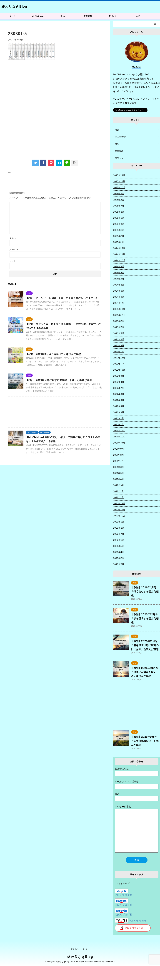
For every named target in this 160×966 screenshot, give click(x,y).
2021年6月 (118, 467)
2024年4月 (118, 296)
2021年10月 (119, 442)
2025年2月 (118, 236)
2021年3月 (118, 485)
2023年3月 (118, 339)
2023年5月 (118, 327)
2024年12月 (119, 248)
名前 (12, 238)
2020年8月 (118, 527)
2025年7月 (118, 205)
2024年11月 (119, 254)
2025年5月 (118, 217)
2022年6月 (118, 394)
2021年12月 (119, 430)
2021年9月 (118, 448)
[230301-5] (59, 163)
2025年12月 (119, 175)
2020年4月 (118, 552)
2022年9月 (118, 375)
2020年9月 (118, 521)
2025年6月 (118, 211)
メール (13, 249)
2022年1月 (118, 424)
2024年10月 (119, 260)
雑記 (138, 16)
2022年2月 (118, 418)
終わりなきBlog (14, 6)
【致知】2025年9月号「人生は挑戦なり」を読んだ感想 (145, 740)
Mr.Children (37, 16)
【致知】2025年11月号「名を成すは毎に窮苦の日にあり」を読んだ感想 (145, 645)
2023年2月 (118, 345)
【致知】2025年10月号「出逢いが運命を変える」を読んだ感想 (144, 672)
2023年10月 (119, 315)
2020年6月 (118, 540)
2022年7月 (118, 388)
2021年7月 (118, 461)
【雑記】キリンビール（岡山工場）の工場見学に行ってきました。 (63, 298)
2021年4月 (118, 479)
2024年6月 (118, 284)
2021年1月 (118, 497)
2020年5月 (118, 546)
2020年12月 (119, 503)
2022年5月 (118, 400)
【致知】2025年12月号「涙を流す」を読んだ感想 (145, 618)
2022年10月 (119, 369)
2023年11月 (119, 309)
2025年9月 (118, 193)
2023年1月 (118, 351)
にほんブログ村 (123, 894)
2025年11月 (119, 181)
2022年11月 (119, 363)
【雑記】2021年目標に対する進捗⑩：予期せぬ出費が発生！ (60, 380)
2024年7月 (118, 278)
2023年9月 (118, 321)
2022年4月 (118, 406)
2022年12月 (119, 357)
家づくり (113, 16)
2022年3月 (118, 412)
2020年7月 (118, 533)
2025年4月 (118, 224)
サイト (12, 261)
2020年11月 (119, 509)
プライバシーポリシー (80, 949)
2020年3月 (118, 558)
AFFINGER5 (109, 961)
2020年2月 (118, 564)
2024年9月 (118, 266)
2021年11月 (119, 436)
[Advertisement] (55, 88)
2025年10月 (119, 187)
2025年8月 (118, 199)
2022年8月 (118, 382)
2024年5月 (118, 290)
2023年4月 (118, 333)
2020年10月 (119, 515)
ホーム (13, 16)
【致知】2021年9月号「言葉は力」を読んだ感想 (53, 354)
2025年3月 (118, 230)
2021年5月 (118, 473)
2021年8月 (118, 454)
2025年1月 (118, 242)
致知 (63, 16)
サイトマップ (122, 883)
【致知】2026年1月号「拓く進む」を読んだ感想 (145, 591)
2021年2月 (118, 491)
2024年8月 (118, 272)
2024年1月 (118, 303)
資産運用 (88, 16)
